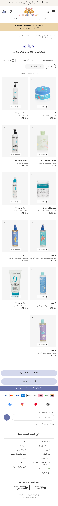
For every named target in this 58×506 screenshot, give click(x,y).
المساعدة (23, 462)
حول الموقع (46, 454)
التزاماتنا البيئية (45, 473)
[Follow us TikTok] (48, 405)
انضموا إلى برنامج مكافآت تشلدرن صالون (29, 388)
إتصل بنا (47, 450)
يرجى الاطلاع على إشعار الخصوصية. (44, 424)
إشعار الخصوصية (21, 450)
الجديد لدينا (42, 19)
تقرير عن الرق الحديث (19, 467)
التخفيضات (27, 19)
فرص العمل (23, 446)
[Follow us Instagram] (22, 405)
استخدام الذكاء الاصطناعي (18, 454)
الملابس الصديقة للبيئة (26, 434)
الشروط (24, 458)
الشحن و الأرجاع (45, 441)
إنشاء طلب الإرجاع (44, 446)
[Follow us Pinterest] (35, 405)
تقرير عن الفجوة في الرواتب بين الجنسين (41, 463)
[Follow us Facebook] (10, 405)
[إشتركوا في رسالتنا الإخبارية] (7, 417)
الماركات (14, 19)
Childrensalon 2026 (29, 497)
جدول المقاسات (45, 458)
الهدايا (24, 441)
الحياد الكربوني (44, 468)
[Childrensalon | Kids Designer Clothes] (29, 10)
